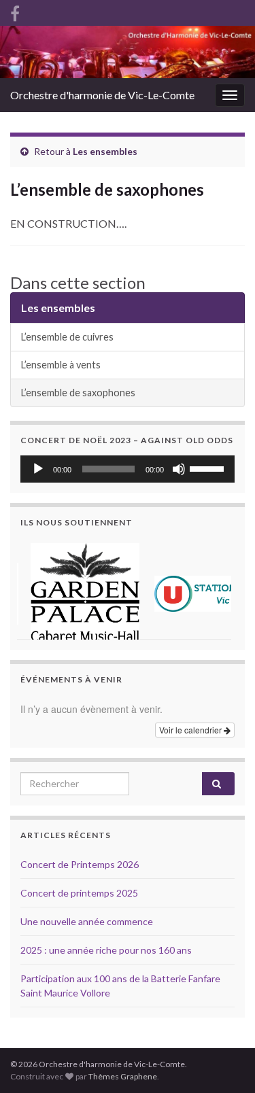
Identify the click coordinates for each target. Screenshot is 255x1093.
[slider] (209, 467)
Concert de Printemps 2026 (79, 864)
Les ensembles (105, 151)
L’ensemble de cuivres (67, 337)
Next (217, 589)
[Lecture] (38, 469)
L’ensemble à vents (61, 364)
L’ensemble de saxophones (78, 392)
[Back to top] (224, 1012)
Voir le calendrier (191, 729)
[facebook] (15, 11)
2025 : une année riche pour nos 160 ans (106, 950)
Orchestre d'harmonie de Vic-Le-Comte (102, 94)
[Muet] (179, 469)
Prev (38, 589)
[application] (127, 469)
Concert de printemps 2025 (79, 893)
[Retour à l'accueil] (127, 52)
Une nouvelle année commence (86, 921)
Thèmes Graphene (122, 1076)
